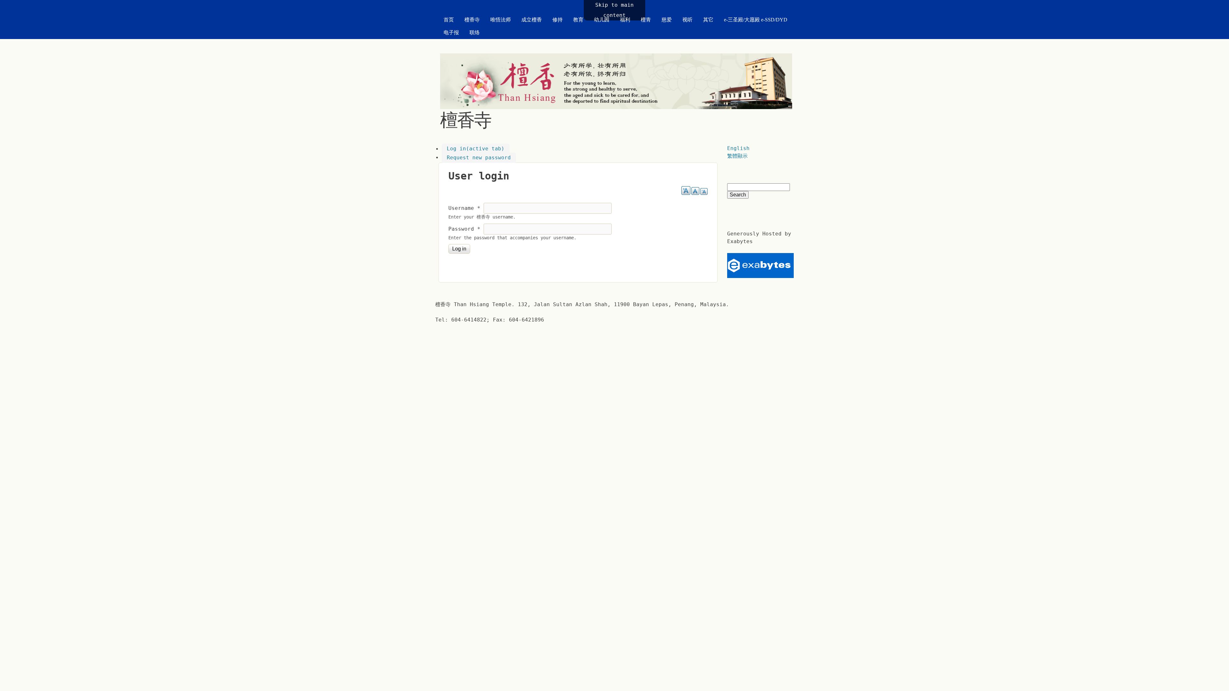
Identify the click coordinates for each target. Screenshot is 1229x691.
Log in (475, 149)
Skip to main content (614, 10)
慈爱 (667, 19)
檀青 (646, 19)
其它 (708, 19)
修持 (557, 19)
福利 (625, 19)
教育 (578, 19)
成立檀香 (531, 19)
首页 (449, 19)
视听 (687, 19)
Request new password (479, 158)
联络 (475, 32)
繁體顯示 (737, 156)
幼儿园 (601, 19)
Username (464, 208)
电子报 (451, 32)
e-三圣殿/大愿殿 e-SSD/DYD (755, 19)
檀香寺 (472, 19)
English (738, 148)
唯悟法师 (500, 19)
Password (464, 229)
